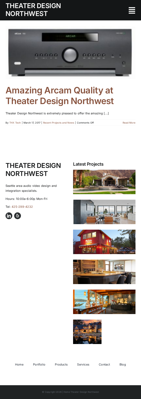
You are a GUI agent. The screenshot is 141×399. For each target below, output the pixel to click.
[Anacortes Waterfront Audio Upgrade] (104, 302)
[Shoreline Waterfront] (104, 212)
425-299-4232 (22, 207)
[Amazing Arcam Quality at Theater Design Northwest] (70, 52)
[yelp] (17, 215)
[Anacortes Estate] (87, 332)
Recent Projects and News (58, 122)
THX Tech (15, 122)
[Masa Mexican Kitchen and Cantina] (104, 242)
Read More (129, 122)
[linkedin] (9, 215)
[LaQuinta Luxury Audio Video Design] (104, 182)
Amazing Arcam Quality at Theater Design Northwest (60, 95)
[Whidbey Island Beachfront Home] (104, 272)
